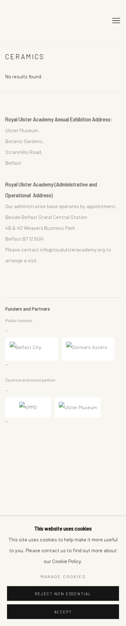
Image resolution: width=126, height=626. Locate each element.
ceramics (24, 56)
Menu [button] (115, 21)
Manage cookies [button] (63, 576)
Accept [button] (63, 612)
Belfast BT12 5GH (24, 238)
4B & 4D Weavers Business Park (40, 228)
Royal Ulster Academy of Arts (52, 21)
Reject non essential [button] (63, 593)
